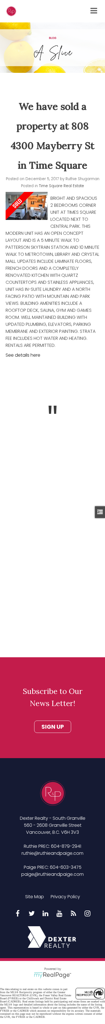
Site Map (34, 896)
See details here (23, 355)
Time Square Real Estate (61, 186)
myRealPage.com (52, 975)
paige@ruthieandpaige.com (52, 874)
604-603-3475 (65, 867)
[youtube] (60, 914)
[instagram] (88, 914)
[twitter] (32, 914)
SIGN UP (52, 727)
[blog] (74, 914)
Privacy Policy (65, 896)
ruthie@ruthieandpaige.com (52, 853)
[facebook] (18, 914)
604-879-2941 (66, 846)
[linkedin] (46, 914)
